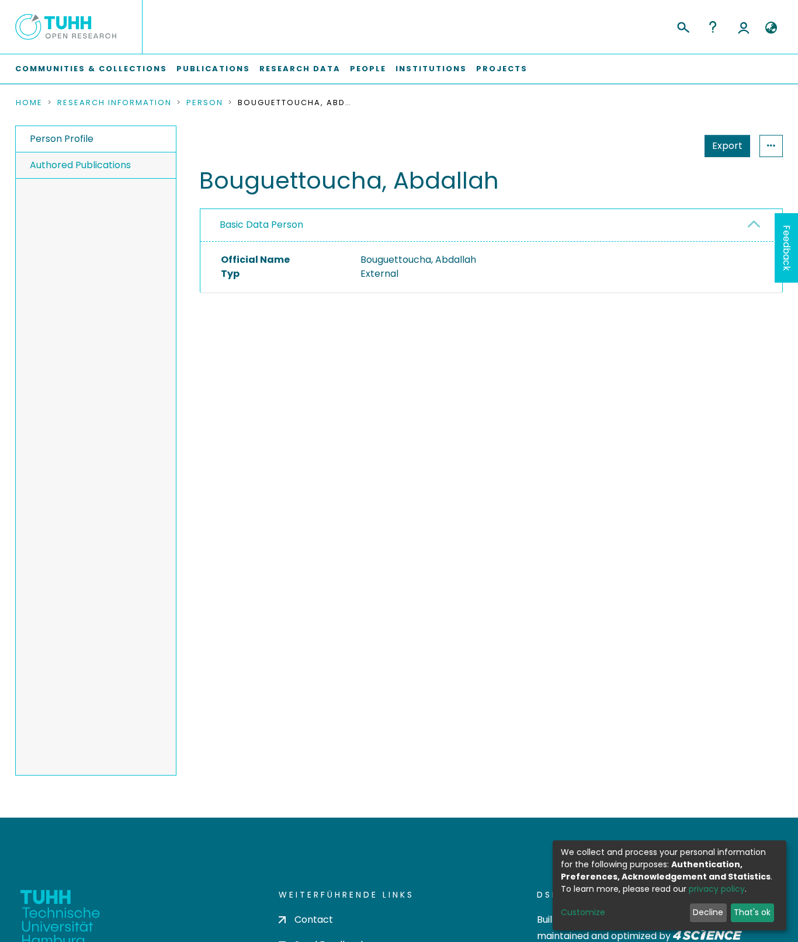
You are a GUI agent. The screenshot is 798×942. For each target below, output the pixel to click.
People (368, 68)
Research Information (114, 103)
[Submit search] (682, 26)
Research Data (300, 68)
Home (29, 103)
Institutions (431, 68)
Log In (743, 27)
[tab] (491, 225)
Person (204, 103)
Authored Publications (80, 165)
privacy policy (717, 889)
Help (713, 27)
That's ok (752, 912)
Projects (502, 68)
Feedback (786, 248)
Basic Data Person (261, 224)
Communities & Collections (91, 68)
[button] (771, 28)
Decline (708, 912)
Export (727, 145)
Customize (583, 912)
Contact (313, 919)
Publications (213, 68)
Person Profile (61, 138)
